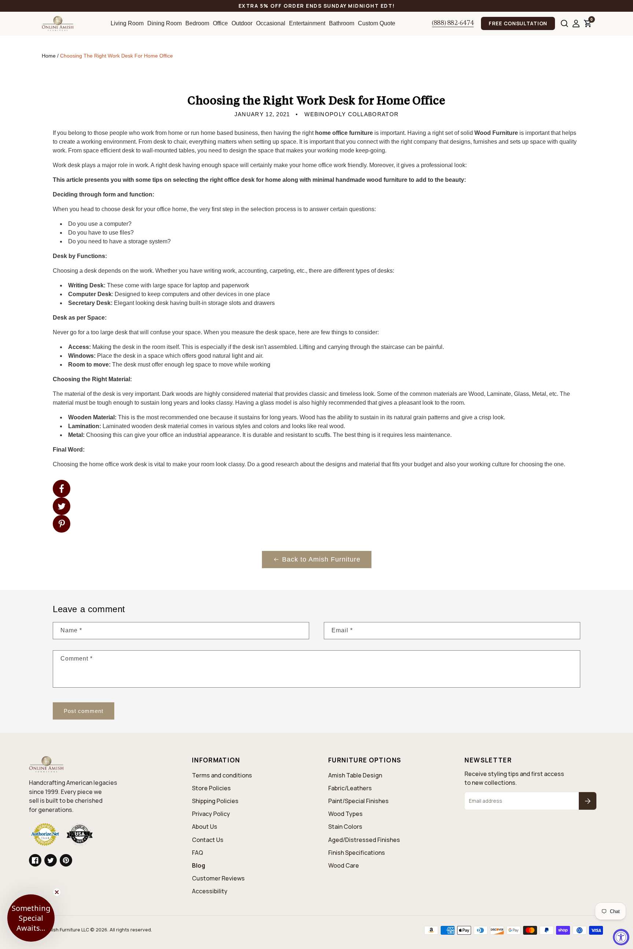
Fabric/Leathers (350, 788)
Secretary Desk (89, 303)
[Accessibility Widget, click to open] (621, 937)
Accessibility (209, 891)
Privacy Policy (211, 814)
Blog (198, 865)
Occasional (270, 23)
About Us (204, 827)
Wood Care (343, 865)
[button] (564, 23)
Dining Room (164, 23)
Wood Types (345, 814)
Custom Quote (376, 23)
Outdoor (242, 23)
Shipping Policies (215, 801)
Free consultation (518, 23)
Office (220, 23)
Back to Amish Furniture (321, 559)
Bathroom (341, 23)
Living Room (127, 23)
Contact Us (207, 840)
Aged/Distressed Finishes (364, 840)
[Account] (576, 23)
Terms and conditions (222, 775)
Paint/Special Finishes (358, 801)
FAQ (197, 853)
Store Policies (211, 788)
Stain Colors (345, 827)
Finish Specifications (356, 853)
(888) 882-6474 (453, 23)
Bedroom (197, 23)
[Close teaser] (56, 892)
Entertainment (307, 23)
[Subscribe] (587, 801)
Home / (51, 56)
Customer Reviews (218, 878)
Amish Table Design (355, 775)
